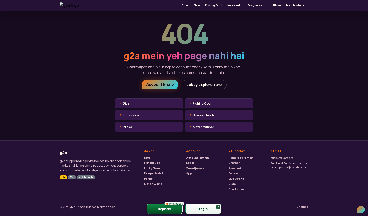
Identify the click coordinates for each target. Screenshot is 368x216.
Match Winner (296, 5)
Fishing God (213, 5)
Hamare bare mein (241, 157)
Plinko (276, 5)
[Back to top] (361, 209)
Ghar (184, 5)
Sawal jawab (195, 168)
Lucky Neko (235, 5)
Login (190, 163)
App (189, 173)
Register (170, 207)
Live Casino (236, 178)
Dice (196, 5)
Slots (232, 184)
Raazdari (234, 168)
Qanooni (234, 173)
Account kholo (160, 84)
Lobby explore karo (204, 84)
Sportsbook (236, 189)
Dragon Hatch (257, 5)
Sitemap (302, 207)
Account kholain (197, 157)
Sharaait (234, 163)
